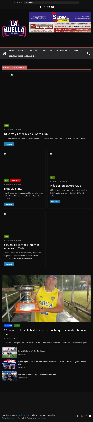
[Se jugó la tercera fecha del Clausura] (9, 352)
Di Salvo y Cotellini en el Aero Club (26, 134)
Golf (6, 125)
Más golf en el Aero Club (65, 185)
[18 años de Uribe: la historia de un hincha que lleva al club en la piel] (46, 298)
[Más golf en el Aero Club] (69, 164)
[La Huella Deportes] (4, 53)
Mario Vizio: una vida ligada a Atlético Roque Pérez (37, 375)
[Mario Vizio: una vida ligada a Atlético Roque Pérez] (9, 376)
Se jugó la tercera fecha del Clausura (32, 351)
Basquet (33, 51)
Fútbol (21, 51)
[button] (25, 50)
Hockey (46, 51)
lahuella (18, 129)
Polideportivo (61, 51)
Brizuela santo (13, 188)
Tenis (76, 51)
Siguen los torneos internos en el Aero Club (22, 246)
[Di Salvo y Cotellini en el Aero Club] (46, 99)
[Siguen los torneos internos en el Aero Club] (23, 224)
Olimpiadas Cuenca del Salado (22, 56)
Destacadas (8, 325)
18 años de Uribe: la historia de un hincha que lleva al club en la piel (45, 332)
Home (11, 51)
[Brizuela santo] (23, 166)
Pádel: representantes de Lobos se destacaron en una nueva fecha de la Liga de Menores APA (52, 363)
